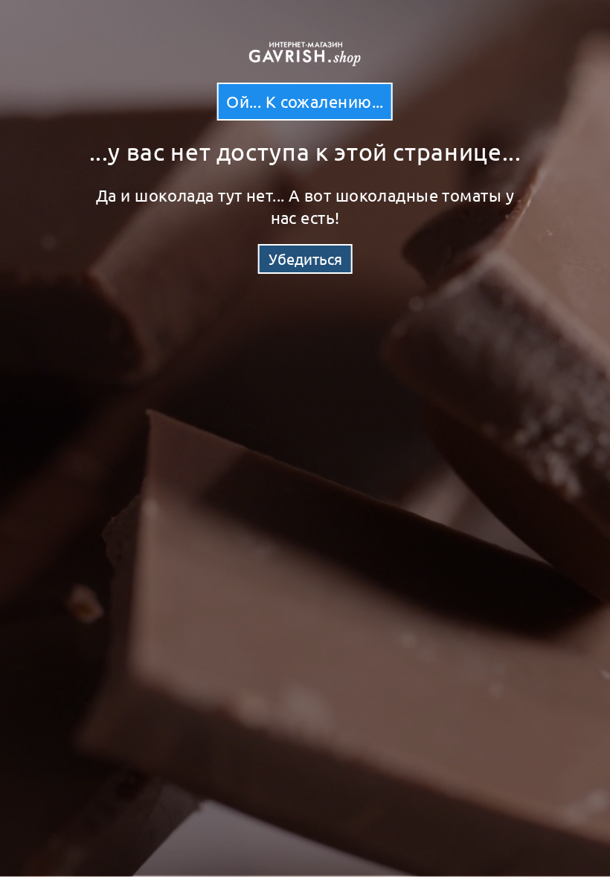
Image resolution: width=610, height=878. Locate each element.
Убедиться (305, 258)
